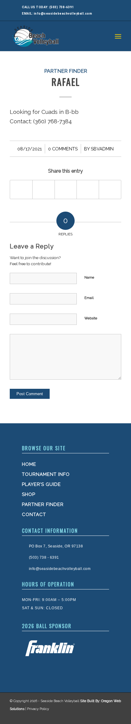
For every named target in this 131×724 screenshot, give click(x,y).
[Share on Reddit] (110, 189)
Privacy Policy (38, 709)
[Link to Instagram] (103, 716)
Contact (34, 514)
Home (29, 464)
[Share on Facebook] (21, 189)
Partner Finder (65, 71)
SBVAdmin (102, 148)
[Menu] (118, 36)
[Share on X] (44, 189)
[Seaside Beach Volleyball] (54, 36)
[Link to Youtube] (115, 716)
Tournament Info (46, 474)
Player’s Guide (41, 484)
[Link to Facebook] (90, 716)
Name (89, 277)
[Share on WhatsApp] (66, 189)
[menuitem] (118, 36)
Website (90, 318)
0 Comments (63, 148)
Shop (28, 494)
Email (89, 298)
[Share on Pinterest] (88, 189)
